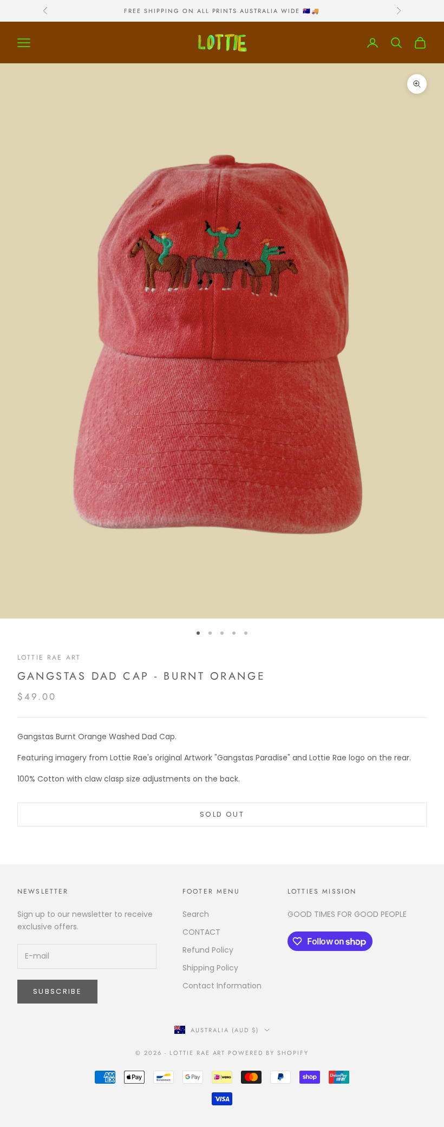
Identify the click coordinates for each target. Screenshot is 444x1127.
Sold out (222, 814)
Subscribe (57, 991)
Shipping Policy (210, 967)
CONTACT (201, 932)
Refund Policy (207, 949)
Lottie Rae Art (49, 657)
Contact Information (222, 985)
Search (195, 914)
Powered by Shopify (268, 1052)
